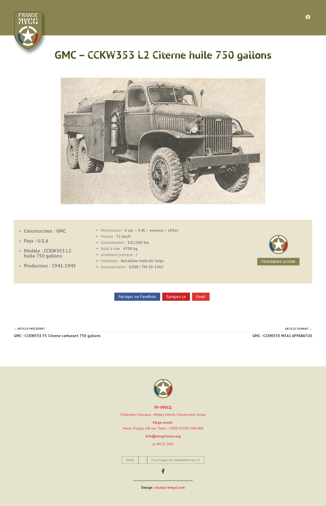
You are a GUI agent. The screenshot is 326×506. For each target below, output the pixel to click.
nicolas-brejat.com (170, 487)
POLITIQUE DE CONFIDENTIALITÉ (176, 460)
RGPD (130, 460)
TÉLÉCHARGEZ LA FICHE (278, 261)
